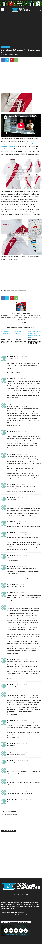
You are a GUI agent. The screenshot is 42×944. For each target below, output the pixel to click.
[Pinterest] (12, 60)
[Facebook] (3, 60)
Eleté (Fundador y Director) (21, 313)
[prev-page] (20, 347)
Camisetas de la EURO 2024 (20, 341)
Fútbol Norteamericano (6, 339)
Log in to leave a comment (9, 814)
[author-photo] (21, 306)
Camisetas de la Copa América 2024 (6, 341)
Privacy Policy (26, 914)
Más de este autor (29, 327)
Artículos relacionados (14, 327)
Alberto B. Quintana (13, 799)
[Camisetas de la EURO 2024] (21, 335)
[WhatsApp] (16, 60)
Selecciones (17, 290)
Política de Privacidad (18, 914)
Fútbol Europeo (18, 339)
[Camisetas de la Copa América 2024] (7, 335)
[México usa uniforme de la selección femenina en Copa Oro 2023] (34, 335)
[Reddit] (20, 322)
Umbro (23, 290)
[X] (7, 60)
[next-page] (22, 347)
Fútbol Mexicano (32, 339)
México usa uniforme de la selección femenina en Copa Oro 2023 (34, 342)
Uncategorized (5, 47)
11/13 (7, 290)
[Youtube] (25, 322)
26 (18, 55)
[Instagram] (19, 895)
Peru (11, 290)
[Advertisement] (21, 34)
